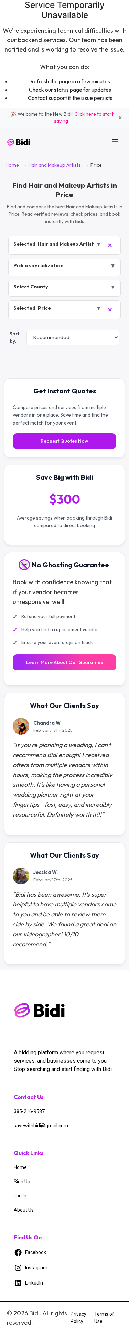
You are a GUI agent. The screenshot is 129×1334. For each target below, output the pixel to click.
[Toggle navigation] (115, 142)
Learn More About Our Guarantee (64, 662)
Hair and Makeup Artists (55, 165)
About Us (24, 1210)
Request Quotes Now (64, 441)
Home (12, 165)
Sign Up (22, 1181)
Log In (20, 1195)
